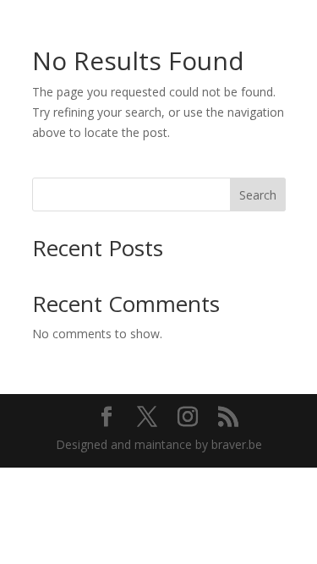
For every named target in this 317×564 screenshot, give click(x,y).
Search (257, 195)
